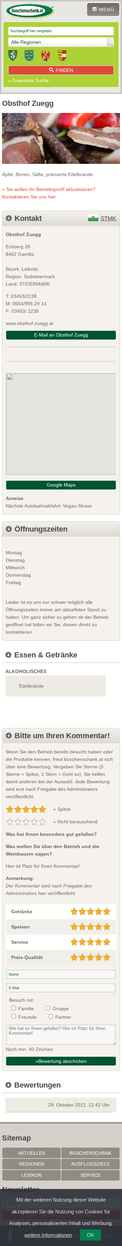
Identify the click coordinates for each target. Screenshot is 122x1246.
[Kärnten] (62, 56)
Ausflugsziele (90, 1164)
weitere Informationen (48, 1235)
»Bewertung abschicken (61, 1061)
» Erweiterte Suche (28, 80)
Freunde (27, 1017)
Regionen (31, 1164)
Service (90, 1175)
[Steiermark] (12, 56)
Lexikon (31, 1175)
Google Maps (61, 484)
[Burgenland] (45, 56)
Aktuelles (31, 1153)
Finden (64, 70)
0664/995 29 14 (29, 303)
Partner (63, 1017)
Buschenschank (90, 1153)
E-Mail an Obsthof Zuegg (61, 335)
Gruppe (61, 1008)
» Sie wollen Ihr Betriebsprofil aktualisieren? (49, 193)
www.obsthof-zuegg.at (29, 323)
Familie (26, 1008)
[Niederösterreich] (29, 56)
